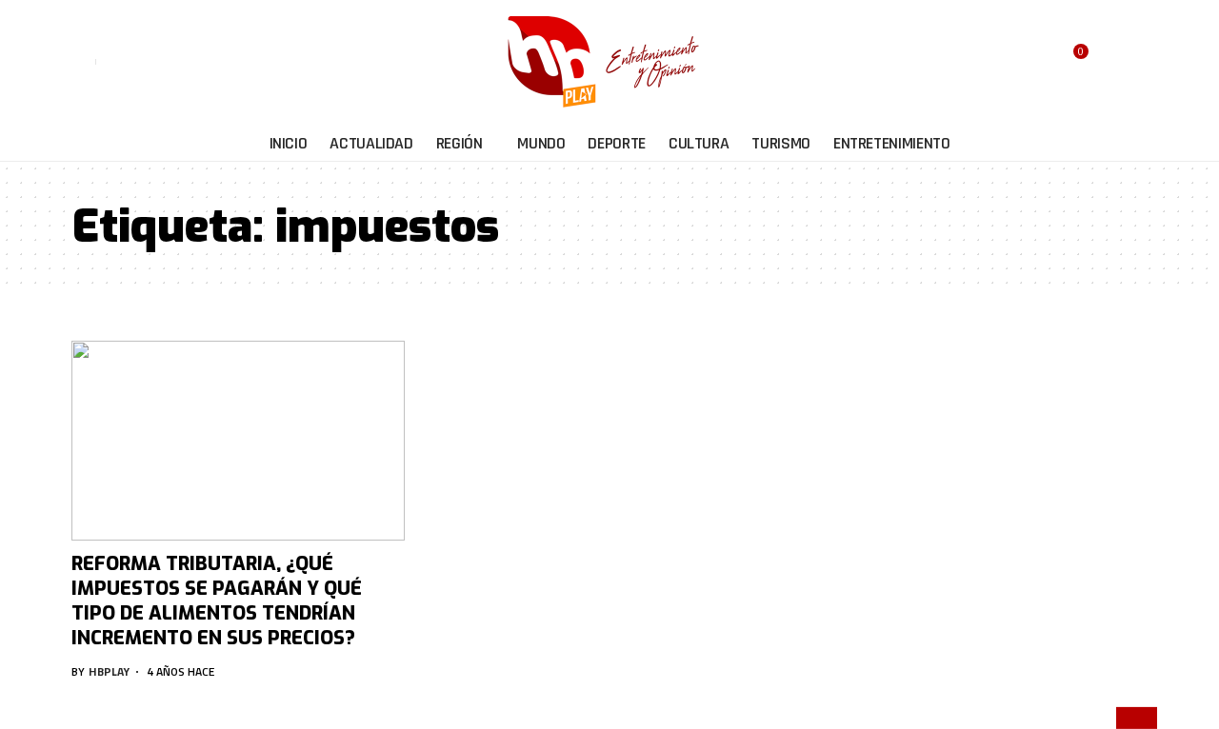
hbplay (109, 671)
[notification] (1101, 61)
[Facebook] (112, 62)
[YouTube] (156, 62)
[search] (1125, 62)
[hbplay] (609, 61)
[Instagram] (178, 62)
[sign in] (83, 61)
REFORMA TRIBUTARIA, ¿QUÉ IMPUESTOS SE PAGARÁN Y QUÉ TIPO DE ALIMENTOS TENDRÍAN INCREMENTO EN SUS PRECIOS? (216, 601)
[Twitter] (134, 62)
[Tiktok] (199, 62)
